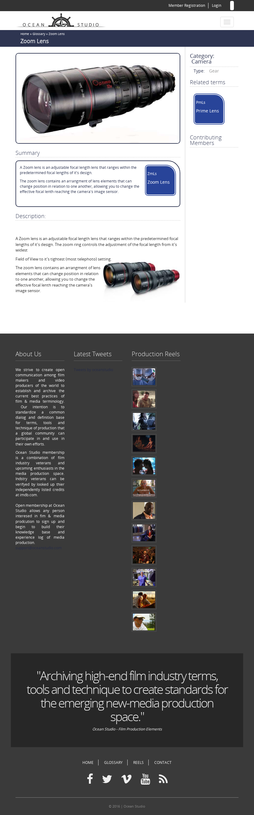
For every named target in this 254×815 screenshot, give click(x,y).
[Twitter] (107, 779)
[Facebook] (90, 779)
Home (24, 34)
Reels (138, 762)
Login (216, 5)
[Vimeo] (126, 779)
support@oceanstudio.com (38, 547)
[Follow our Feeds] (163, 779)
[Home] (63, 19)
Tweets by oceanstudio (93, 369)
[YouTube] (145, 779)
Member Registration (187, 5)
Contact (163, 762)
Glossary (39, 34)
